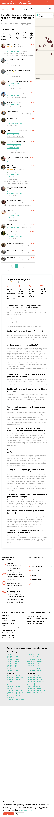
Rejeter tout (19, 814)
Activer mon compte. (26, 3)
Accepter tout (8, 814)
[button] (40, 562)
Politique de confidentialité (25, 810)
